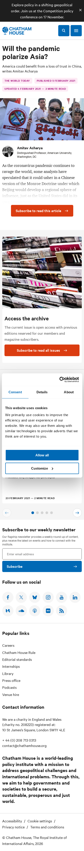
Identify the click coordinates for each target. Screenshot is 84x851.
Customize (39, 468)
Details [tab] (42, 392)
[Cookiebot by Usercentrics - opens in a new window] (60, 380)
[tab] (32, 512)
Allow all (42, 455)
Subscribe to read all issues (38, 350)
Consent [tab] (15, 392)
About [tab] (69, 392)
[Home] (16, 31)
